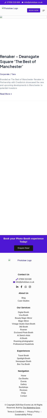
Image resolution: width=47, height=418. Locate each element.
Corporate (4, 74)
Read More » (6, 93)
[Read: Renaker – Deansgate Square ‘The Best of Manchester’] (23, 33)
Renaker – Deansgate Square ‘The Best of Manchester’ (19, 61)
